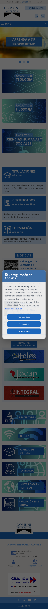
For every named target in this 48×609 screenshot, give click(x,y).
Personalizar (24, 324)
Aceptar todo (24, 331)
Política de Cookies (13, 308)
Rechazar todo (24, 317)
